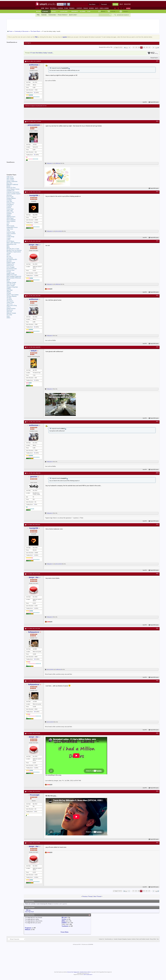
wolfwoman (33, 65)
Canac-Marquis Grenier (13, 189)
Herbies (9, 215)
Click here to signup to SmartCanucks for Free (35, 105)
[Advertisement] (60, 113)
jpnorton (33, 477)
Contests (79, 8)
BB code (64, 917)
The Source (10, 301)
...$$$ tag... (28, 910)
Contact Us (101, 939)
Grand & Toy (10, 212)
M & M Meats (10, 241)
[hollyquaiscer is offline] (33, 643)
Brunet (8, 186)
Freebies (72, 8)
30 (34, 92)
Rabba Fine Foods (12, 275)
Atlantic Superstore (12, 181)
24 (34, 380)
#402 (157, 680)
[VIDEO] (64, 922)
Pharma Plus (10, 265)
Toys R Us (9, 304)
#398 (157, 472)
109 (35, 659)
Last (156, 47)
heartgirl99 (33, 195)
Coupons (60, 8)
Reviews (91, 8)
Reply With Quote (155, 102)
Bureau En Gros (11, 187)
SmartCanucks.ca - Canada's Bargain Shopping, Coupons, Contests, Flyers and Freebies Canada (127, 939)
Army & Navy (10, 180)
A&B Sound (10, 177)
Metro (8, 247)
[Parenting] (123, 8)
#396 (157, 347)
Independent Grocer (12, 227)
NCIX (8, 255)
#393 (157, 191)
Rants (96, 8)
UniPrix (9, 307)
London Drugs (10, 236)
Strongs (9, 293)
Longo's (9, 238)
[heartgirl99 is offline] (33, 208)
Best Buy (9, 183)
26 (139, 47)
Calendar (44, 15)
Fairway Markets (11, 198)
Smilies (64, 919)
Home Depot (10, 218)
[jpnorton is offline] (33, 486)
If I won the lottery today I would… (41, 53)
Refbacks (27, 929)
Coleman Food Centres (13, 192)
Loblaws (9, 235)
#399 (157, 524)
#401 (157, 628)
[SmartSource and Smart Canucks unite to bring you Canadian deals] (14, 166)
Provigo (9, 271)
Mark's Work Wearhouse (13, 242)
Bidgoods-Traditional (12, 184)
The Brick (9, 299)
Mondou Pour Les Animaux (14, 250)
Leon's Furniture (11, 233)
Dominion (9, 195)
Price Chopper (11, 267)
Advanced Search (123, 15)
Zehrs (8, 316)
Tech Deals (53, 8)
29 (146, 47)
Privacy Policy (153, 939)
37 (149, 47)
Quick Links (72, 15)
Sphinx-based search (88, 974)
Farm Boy (9, 201)
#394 (157, 241)
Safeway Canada (11, 282)
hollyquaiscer (50, 163)
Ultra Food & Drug (12, 305)
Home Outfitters (11, 221)
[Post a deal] (128, 8)
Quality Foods (10, 273)
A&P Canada (10, 178)
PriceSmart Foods (12, 268)
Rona (8, 281)
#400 (157, 573)
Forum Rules (64, 932)
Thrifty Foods (10, 302)
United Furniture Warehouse (11, 309)
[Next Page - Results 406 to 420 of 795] (153, 47)
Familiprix (9, 200)
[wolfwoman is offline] (33, 76)
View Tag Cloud (29, 911)
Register (127, 4)
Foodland (9, 206)
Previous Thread (87, 896)
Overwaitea (10, 258)
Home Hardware (11, 219)
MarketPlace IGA (11, 244)
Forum (46, 11)
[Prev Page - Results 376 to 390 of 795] (129, 47)
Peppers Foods (11, 262)
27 (141, 47)
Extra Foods (10, 196)
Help (121, 4)
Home (42, 8)
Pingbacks (28, 928)
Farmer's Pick (10, 203)
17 (133, 47)
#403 (157, 733)
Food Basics (10, 204)
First (126, 47)
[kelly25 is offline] (33, 363)
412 (154, 53)
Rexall (8, 279)
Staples (9, 291)
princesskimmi (34, 125)
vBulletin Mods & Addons (85, 972)
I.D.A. (8, 223)
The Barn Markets (12, 296)
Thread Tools (153, 57)
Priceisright (34, 795)
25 (136, 47)
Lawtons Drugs (11, 232)
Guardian (9, 213)
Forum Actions (62, 15)
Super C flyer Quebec (13, 294)
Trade (126, 11)
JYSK (8, 230)
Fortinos (9, 207)
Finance (85, 8)
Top (88, 11)
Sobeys (9, 288)
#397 (157, 421)
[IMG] (63, 921)
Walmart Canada (11, 313)
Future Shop (10, 209)
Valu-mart (9, 311)
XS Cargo (9, 314)
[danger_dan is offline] (33, 257)
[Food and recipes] (121, 8)
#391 (157, 61)
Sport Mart (9, 290)
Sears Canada (11, 285)
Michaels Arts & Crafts (13, 248)
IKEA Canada (10, 226)
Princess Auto (10, 270)
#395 (157, 295)
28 (144, 47)
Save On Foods (11, 284)
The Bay (9, 298)
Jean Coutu (10, 229)
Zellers (8, 317)
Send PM (145, 102)
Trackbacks (65, 926)
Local (114, 11)
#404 (157, 791)
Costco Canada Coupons (13, 193)
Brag (103, 11)
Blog (38, 11)
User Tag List (28, 43)
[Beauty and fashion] (118, 8)
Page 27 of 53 (118, 47)
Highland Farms (11, 216)
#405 (157, 842)
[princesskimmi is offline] (33, 137)
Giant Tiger (10, 210)
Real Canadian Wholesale (14, 278)
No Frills (9, 256)
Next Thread (97, 896)
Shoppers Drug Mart (12, 287)
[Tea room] (115, 8)
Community (52, 15)
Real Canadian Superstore (14, 276)
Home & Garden (104, 8)
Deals (47, 8)
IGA (8, 224)
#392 (157, 121)
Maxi (8, 246)
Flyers (66, 8)
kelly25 (34, 351)
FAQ (38, 15)
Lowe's (8, 239)
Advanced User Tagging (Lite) (73, 972)
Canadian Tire (10, 190)
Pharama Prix (10, 264)
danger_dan (34, 245)
